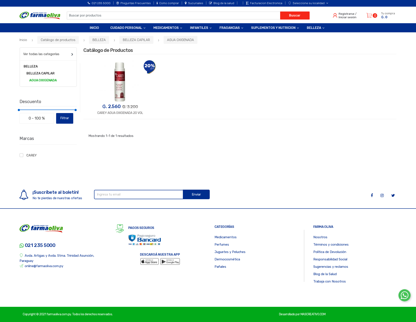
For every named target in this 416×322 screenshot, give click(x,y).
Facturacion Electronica (266, 3)
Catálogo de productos (58, 40)
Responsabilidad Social (330, 259)
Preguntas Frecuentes (135, 3)
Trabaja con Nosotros (329, 281)
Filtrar (64, 118)
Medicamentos (166, 28)
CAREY (31, 155)
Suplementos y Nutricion (273, 28)
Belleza (314, 28)
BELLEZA (99, 40)
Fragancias (229, 28)
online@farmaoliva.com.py (44, 266)
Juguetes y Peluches (229, 252)
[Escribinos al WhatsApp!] (404, 296)
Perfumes (221, 244)
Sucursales (195, 3)
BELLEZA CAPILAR (136, 40)
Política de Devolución (329, 252)
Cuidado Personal (126, 28)
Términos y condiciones (331, 244)
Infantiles (199, 28)
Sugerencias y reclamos (330, 267)
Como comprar (169, 3)
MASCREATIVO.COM (313, 314)
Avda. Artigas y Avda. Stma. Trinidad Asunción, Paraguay (57, 258)
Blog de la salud (223, 3)
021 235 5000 (101, 3)
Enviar (196, 194)
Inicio (94, 28)
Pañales (220, 267)
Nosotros (320, 237)
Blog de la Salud (325, 274)
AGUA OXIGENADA (180, 40)
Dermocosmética (227, 259)
